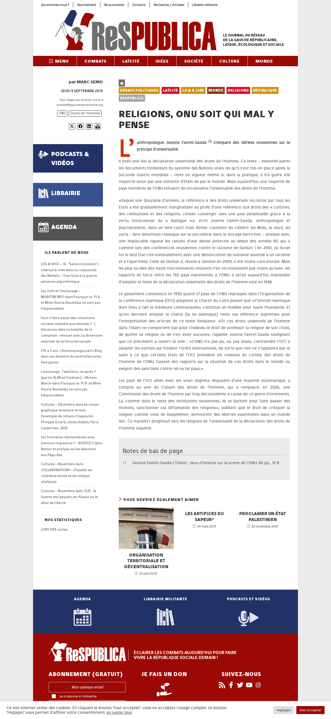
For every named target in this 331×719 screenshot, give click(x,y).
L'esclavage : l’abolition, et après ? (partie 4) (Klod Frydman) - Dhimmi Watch (69, 377)
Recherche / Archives (169, 5)
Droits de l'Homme (85, 113)
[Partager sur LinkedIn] (89, 126)
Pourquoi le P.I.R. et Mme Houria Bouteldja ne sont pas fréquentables (71, 303)
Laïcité (170, 90)
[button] (210, 142)
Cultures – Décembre (58, 404)
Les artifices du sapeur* (204, 516)
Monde (215, 90)
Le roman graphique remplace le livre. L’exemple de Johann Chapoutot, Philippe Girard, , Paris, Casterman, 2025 (70, 416)
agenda (64, 227)
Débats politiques (139, 90)
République (265, 90)
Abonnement (86, 5)
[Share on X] (72, 126)
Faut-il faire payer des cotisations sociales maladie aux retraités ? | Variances (68, 324)
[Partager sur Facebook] (80, 126)
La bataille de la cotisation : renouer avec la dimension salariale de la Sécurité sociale (72, 335)
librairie (65, 193)
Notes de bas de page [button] (153, 451)
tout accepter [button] (310, 710)
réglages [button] (283, 710)
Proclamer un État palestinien (262, 516)
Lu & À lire (193, 90)
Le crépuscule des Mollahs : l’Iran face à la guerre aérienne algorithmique (69, 276)
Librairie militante (204, 5)
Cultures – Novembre (58, 464)
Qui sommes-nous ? (55, 5)
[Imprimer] (97, 126)
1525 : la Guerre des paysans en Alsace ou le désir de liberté (69, 497)
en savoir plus (119, 712)
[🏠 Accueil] (122, 82)
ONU (62, 113)
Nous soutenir (114, 5)
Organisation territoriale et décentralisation (146, 560)
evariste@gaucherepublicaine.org (79, 105)
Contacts (139, 5)
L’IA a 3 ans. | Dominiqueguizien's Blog (71, 351)
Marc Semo (90, 81)
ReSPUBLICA (132, 98)
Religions (238, 90)
